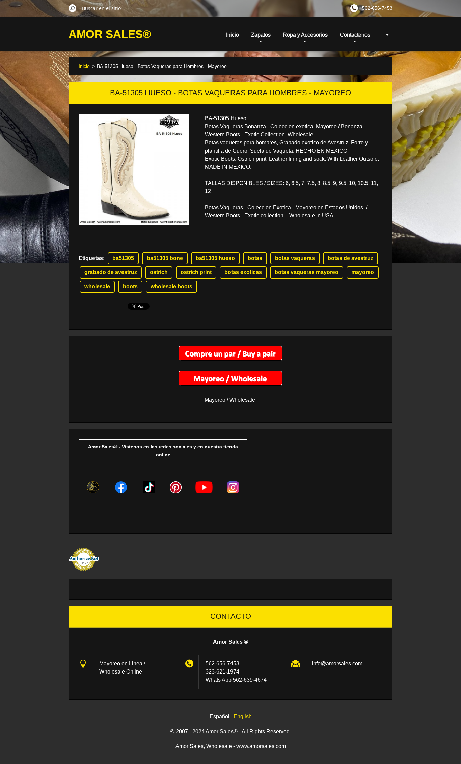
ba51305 (123, 258)
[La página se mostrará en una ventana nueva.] (134, 169)
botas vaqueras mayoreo (306, 272)
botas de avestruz (350, 258)
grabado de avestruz (110, 272)
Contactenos (355, 35)
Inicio (232, 35)
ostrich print (196, 272)
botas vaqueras (295, 258)
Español (219, 716)
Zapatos (261, 35)
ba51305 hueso (215, 258)
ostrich (159, 272)
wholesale (97, 286)
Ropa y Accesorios (305, 35)
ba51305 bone (165, 258)
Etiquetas (91, 258)
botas (255, 258)
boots (130, 286)
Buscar (73, 8)
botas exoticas (243, 272)
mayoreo (362, 272)
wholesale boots (171, 286)
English (243, 716)
